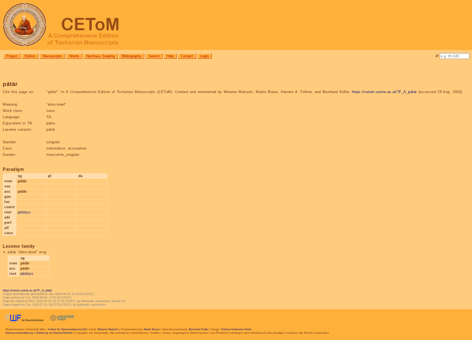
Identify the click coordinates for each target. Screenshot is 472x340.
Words (74, 56)
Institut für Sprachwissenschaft (67, 329)
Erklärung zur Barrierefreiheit (54, 332)
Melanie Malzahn (108, 329)
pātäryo (24, 212)
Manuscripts (52, 56)
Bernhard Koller (198, 329)
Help (170, 56)
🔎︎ (437, 56)
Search (154, 56)
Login (204, 56)
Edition (30, 56)
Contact (187, 56)
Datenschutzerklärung (19, 332)
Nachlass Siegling (100, 56)
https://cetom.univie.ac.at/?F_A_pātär (384, 92)
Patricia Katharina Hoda (236, 329)
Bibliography (131, 56)
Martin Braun (152, 329)
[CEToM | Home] (236, 25)
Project (11, 56)
